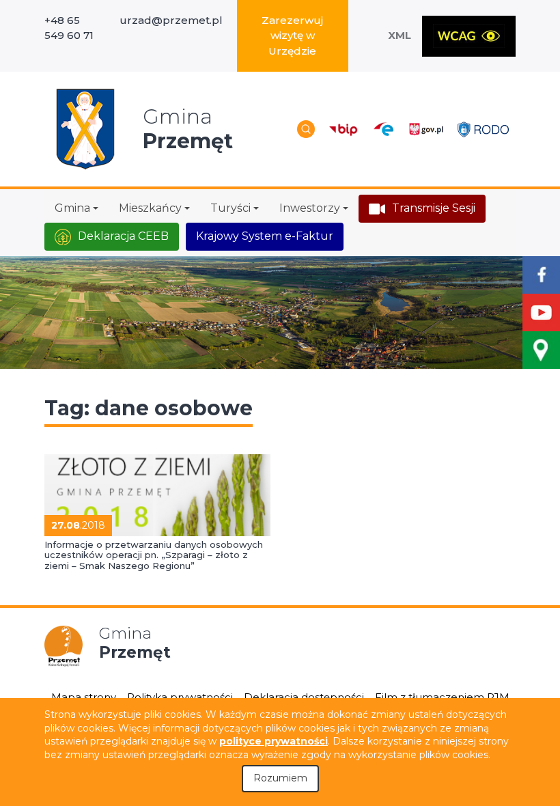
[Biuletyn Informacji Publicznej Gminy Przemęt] (343, 129)
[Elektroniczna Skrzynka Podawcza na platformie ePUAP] (382, 129)
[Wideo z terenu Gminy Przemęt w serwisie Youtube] (541, 312)
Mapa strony (83, 697)
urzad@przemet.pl (171, 20)
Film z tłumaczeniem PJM (442, 697)
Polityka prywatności (180, 697)
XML (399, 35)
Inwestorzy (309, 208)
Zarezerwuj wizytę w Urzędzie (292, 35)
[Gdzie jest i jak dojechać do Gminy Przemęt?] (541, 350)
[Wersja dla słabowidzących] (469, 36)
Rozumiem (280, 778)
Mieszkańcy (150, 208)
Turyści (230, 208)
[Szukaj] (306, 129)
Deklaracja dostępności (304, 697)
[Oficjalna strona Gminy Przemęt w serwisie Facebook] (541, 275)
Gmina (72, 208)
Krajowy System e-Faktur (264, 236)
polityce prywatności (273, 741)
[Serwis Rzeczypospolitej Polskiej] (426, 129)
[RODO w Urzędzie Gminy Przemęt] (483, 128)
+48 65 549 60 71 (69, 28)
